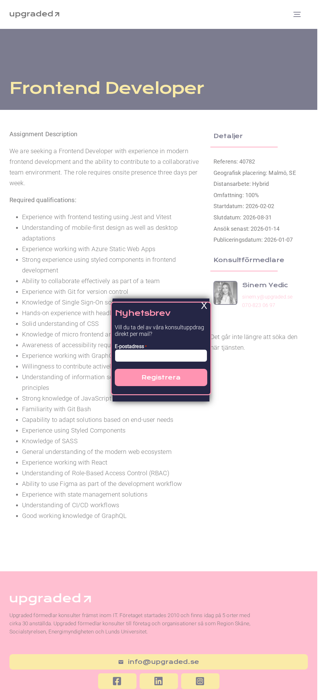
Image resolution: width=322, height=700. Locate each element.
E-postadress (131, 346)
